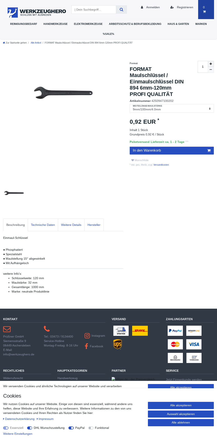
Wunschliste (141, 160)
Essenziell (16, 427)
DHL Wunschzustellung (49, 427)
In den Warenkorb (147, 150)
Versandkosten (161, 164)
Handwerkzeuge (55, 24)
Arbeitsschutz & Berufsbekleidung (135, 24)
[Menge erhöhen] (211, 64)
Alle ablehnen (181, 422)
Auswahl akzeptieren (181, 414)
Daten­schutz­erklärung (20, 419)
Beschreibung (15, 225)
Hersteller (94, 225)
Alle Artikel (35, 42)
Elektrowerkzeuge (88, 24)
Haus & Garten (178, 24)
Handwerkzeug (67, 378)
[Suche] (121, 9)
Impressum (46, 419)
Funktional (102, 427)
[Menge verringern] (211, 70)
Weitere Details (71, 225)
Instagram (98, 335)
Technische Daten (43, 225)
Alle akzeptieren (181, 387)
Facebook (96, 346)
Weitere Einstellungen (17, 433)
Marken (201, 24)
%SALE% (108, 33)
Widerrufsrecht (13, 378)
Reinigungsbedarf (23, 24)
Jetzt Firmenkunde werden (184, 379)
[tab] (15, 225)
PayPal (80, 427)
